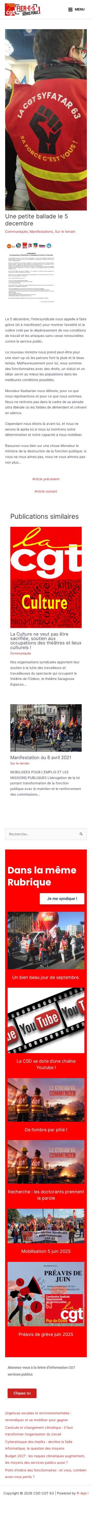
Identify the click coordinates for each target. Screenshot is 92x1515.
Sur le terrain (65, 232)
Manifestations (41, 232)
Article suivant (46, 491)
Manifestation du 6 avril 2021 (40, 757)
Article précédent (46, 479)
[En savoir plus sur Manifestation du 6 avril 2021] (46, 728)
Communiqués (16, 232)
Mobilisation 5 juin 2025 (46, 1226)
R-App (82, 1493)
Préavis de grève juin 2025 (46, 1294)
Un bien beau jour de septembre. (46, 940)
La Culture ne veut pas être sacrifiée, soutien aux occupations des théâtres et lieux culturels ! (45, 640)
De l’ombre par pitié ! (46, 1099)
